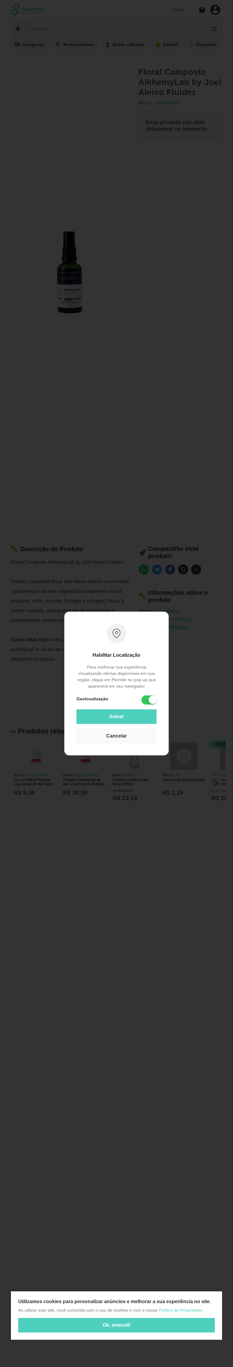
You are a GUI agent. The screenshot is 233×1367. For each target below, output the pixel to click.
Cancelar (116, 735)
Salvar (116, 716)
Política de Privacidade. (181, 1310)
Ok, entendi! (116, 1325)
